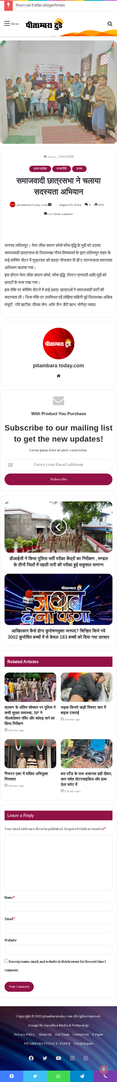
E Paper (97, 1034)
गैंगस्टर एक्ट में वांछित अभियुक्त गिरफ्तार (40, 6)
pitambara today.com (32, 205)
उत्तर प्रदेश (66, 157)
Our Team (62, 1034)
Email (10, 919)
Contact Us (81, 1034)
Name (9, 897)
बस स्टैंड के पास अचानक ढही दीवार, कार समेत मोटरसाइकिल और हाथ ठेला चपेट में (86, 779)
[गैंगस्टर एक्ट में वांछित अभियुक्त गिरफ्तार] (30, 754)
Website (10, 940)
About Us (44, 1034)
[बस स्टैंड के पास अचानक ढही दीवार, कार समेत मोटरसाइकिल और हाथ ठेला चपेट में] (86, 754)
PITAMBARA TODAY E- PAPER (47, 1044)
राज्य (79, 169)
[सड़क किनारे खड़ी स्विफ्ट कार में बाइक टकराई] (86, 687)
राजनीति (62, 169)
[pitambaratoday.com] (44, 23)
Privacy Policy (24, 1034)
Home (51, 157)
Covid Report (83, 1044)
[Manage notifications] (103, 1069)
